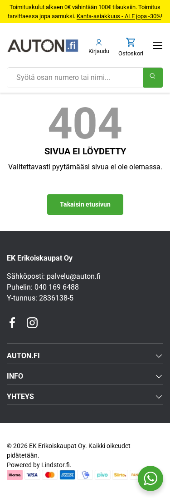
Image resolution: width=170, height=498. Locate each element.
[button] (131, 47)
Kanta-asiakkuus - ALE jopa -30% (119, 16)
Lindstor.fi (55, 464)
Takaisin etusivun (85, 204)
